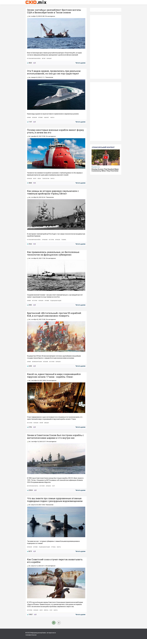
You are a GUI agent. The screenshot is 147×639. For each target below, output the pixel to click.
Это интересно (50, 16)
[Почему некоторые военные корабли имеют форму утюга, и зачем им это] (56, 153)
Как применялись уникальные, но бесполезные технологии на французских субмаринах (53, 253)
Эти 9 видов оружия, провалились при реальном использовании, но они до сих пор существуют (53, 72)
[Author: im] (27, 16)
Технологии (49, 77)
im (29, 16)
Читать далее (80, 63)
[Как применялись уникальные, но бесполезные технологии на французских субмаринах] (56, 275)
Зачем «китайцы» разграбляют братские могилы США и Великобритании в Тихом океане (54, 11)
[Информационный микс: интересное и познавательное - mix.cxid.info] (36, 4)
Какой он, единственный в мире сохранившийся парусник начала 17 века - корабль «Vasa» (54, 375)
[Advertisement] (105, 47)
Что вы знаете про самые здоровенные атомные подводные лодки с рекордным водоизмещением (54, 499)
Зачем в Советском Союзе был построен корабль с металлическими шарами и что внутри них (55, 436)
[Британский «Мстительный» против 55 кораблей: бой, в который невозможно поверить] (56, 336)
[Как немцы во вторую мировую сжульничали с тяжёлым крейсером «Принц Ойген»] (56, 214)
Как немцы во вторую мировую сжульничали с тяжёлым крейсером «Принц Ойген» (53, 192)
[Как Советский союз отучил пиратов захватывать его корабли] (56, 583)
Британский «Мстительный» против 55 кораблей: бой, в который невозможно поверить (54, 314)
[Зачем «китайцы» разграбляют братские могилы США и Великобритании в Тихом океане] (56, 33)
